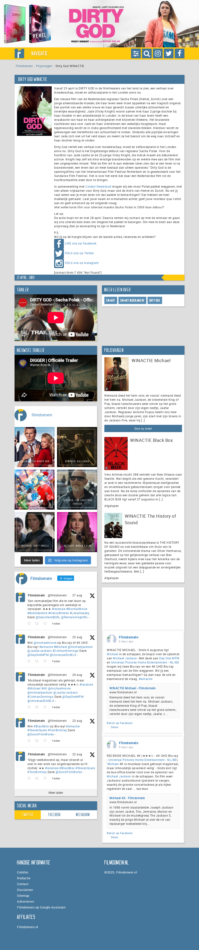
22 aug (77, 754)
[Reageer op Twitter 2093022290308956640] (30, 623)
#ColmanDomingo (66, 651)
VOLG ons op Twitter (79, 253)
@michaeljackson (80, 647)
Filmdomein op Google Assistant (41, 907)
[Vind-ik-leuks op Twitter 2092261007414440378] (46, 661)
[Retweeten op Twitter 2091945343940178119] (38, 707)
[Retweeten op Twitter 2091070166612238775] (38, 778)
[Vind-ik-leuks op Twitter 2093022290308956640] (46, 623)
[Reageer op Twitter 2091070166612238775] (30, 778)
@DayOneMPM (38, 655)
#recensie (59, 609)
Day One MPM (169, 658)
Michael (112, 654)
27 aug (77, 595)
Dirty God (154, 300)
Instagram (83, 815)
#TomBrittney (57, 730)
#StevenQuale (37, 730)
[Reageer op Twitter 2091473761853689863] (30, 740)
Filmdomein (24, 66)
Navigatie (40, 53)
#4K (44, 688)
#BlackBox (41, 726)
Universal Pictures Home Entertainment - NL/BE (145, 662)
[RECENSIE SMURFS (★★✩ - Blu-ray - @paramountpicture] (35, 490)
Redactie (23, 878)
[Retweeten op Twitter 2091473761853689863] (38, 740)
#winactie (46, 647)
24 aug (77, 675)
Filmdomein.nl (27, 927)
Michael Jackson (125, 658)
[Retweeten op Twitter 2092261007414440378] (38, 661)
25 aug (77, 637)
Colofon (22, 872)
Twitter (27, 815)
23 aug (77, 721)
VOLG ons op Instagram (82, 263)
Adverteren (25, 901)
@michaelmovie (45, 643)
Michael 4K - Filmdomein (127, 798)
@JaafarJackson (39, 651)
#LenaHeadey (80, 613)
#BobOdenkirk (37, 613)
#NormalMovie (76, 609)
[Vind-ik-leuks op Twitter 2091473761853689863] (46, 740)
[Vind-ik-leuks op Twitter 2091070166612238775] (46, 778)
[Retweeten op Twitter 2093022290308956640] (38, 623)
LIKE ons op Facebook (81, 243)
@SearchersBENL (48, 617)
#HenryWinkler (58, 613)
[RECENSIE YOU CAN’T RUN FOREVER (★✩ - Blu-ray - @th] (77, 490)
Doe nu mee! (143, 428)
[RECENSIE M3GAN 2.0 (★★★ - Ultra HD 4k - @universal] (77, 532)
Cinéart (110, 300)
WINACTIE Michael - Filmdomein (132, 688)
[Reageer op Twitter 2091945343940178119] (30, 707)
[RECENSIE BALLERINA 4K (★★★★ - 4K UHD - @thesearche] (77, 447)
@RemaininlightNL (74, 617)
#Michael (60, 647)
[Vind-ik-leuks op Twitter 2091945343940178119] (46, 707)
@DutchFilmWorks (40, 734)
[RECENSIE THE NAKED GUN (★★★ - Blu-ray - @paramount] (35, 447)
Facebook (54, 815)
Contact (23, 884)
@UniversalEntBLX (63, 655)
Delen (114, 727)
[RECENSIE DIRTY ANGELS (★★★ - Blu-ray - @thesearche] (35, 532)
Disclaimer (25, 890)
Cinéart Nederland (98, 186)
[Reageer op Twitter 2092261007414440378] (30, 661)
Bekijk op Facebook (120, 723)
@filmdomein (57, 595)
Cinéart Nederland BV (132, 300)
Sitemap (23, 895)
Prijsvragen (44, 66)
